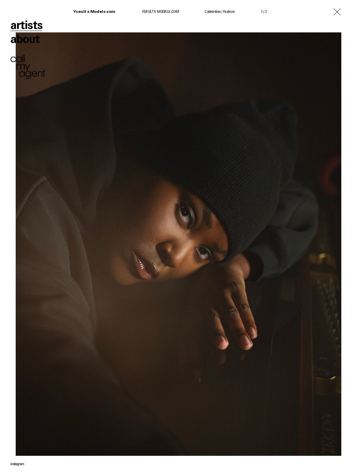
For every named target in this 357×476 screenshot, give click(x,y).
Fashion (229, 12)
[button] (267, 238)
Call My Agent (28, 67)
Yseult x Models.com (94, 12)
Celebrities (212, 12)
